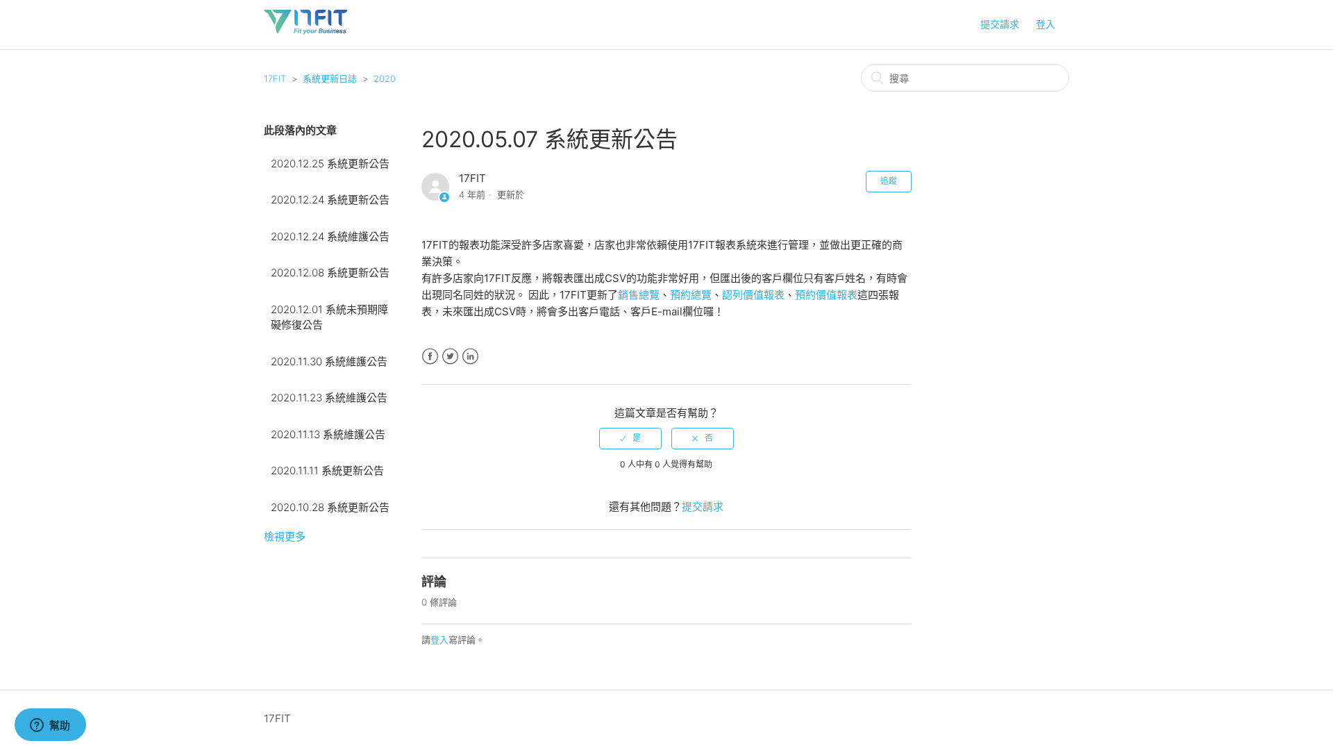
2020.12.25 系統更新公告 (330, 163)
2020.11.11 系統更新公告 (327, 470)
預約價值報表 (826, 294)
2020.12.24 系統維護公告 (330, 236)
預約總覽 (691, 294)
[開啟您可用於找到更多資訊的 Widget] (50, 725)
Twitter (450, 356)
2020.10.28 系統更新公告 (330, 507)
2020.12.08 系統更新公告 (330, 272)
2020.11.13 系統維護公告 (328, 434)
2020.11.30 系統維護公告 (329, 361)
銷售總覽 (639, 294)
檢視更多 (284, 536)
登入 (439, 639)
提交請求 (999, 24)
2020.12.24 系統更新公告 (330, 199)
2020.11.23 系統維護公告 (329, 397)
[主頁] (305, 31)
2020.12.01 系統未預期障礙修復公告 (329, 317)
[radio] (630, 438)
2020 (385, 78)
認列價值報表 (753, 294)
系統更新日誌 (330, 78)
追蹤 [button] (888, 181)
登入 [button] (1045, 24)
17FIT (275, 78)
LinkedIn (470, 356)
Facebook (430, 356)
